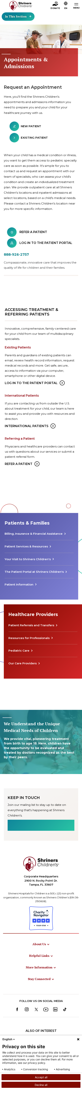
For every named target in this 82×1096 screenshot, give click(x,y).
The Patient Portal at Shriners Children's (34, 572)
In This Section (16, 16)
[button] (66, 6)
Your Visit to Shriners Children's (28, 559)
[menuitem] (41, 944)
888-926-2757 (16, 254)
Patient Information (19, 584)
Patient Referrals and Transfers (31, 625)
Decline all (41, 1084)
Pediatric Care (18, 650)
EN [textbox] (65, 8)
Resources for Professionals (29, 638)
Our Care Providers (22, 663)
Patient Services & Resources (26, 546)
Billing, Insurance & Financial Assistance (34, 533)
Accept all (41, 1077)
